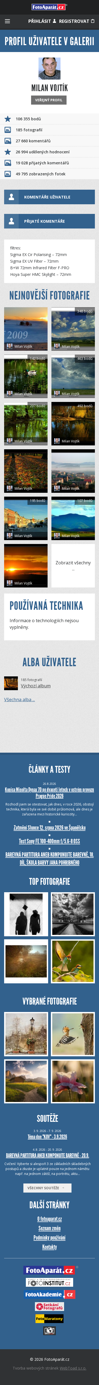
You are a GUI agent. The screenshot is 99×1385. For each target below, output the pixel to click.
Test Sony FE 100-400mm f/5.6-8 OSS (49, 841)
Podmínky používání (49, 1237)
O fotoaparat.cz (49, 1219)
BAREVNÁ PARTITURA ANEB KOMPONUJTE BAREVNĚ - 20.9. (47, 1155)
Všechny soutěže (45, 1188)
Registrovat (74, 21)
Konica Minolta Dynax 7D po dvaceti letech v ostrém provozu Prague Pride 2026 (49, 792)
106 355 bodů (28, 118)
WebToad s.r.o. (73, 1368)
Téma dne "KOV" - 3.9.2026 (47, 1136)
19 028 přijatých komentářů (42, 162)
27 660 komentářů (33, 140)
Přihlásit (40, 21)
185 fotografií (29, 129)
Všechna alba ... (19, 699)
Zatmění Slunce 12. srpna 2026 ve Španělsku (50, 827)
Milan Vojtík (23, 346)
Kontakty (49, 1247)
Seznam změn (49, 1228)
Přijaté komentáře (44, 221)
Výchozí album (36, 686)
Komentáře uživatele (47, 197)
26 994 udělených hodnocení (43, 151)
